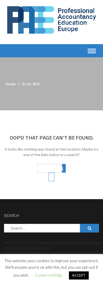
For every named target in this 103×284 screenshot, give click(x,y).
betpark (70, 243)
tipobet (58, 243)
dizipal (23, 248)
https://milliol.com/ (20, 243)
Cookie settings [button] (48, 275)
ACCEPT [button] (79, 275)
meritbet (82, 243)
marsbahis (44, 243)
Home (10, 83)
